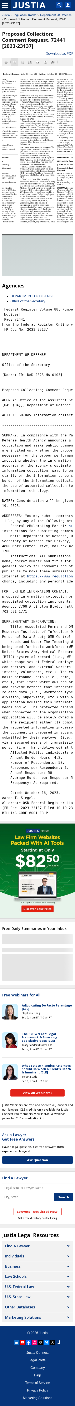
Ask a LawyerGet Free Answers (18, 1137)
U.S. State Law (17, 1296)
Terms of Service (37, 1383)
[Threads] (40, 1342)
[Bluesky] (46, 1342)
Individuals (14, 1255)
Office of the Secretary (27, 301)
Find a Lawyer (15, 1177)
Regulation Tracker (25, 15)
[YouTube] (22, 1342)
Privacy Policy (37, 1390)
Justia (6, 15)
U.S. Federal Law (19, 1286)
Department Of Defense (56, 15)
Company (37, 1367)
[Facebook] (28, 1342)
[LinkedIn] (16, 1342)
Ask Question (37, 1160)
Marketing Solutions (23, 1317)
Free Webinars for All (21, 995)
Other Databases (20, 1306)
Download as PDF (59, 53)
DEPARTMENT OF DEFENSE (32, 296)
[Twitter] (52, 1342)
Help (37, 1375)
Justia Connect (37, 1352)
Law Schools (16, 1276)
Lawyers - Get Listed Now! (37, 1211)
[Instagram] (34, 1342)
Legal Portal (37, 1360)
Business (13, 1266)
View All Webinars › (37, 1093)
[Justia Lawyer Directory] (58, 1342)
